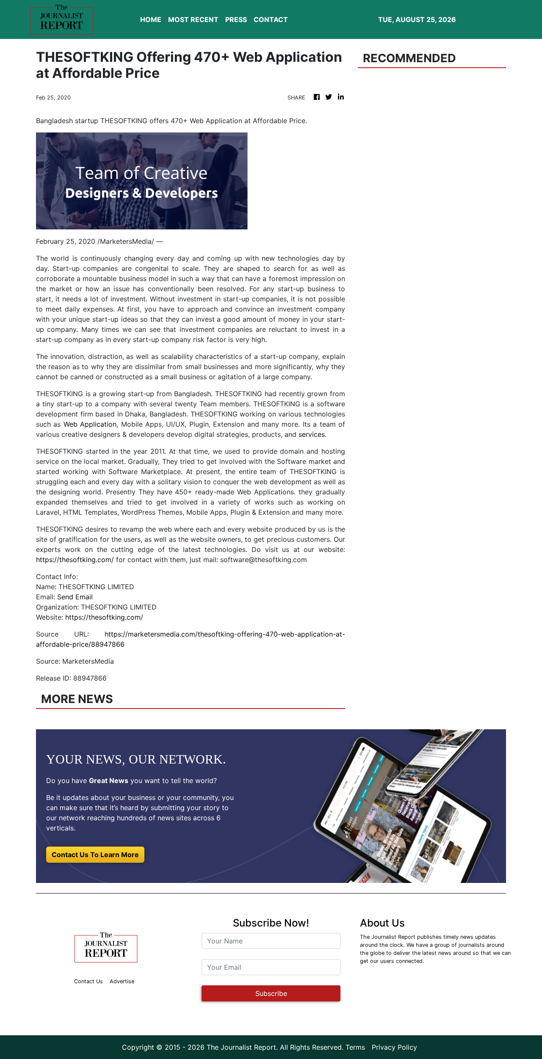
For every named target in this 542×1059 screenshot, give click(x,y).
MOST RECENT (193, 19)
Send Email (75, 597)
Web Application (90, 424)
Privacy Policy (394, 1047)
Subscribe (271, 993)
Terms (355, 1047)
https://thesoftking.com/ (75, 559)
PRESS (236, 19)
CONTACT (271, 19)
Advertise (122, 981)
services (312, 434)
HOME (150, 19)
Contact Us (88, 981)
